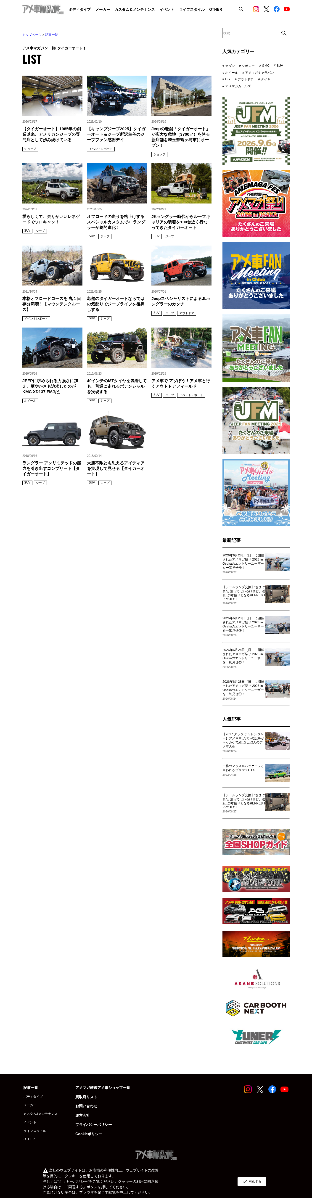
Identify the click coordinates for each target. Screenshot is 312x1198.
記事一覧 (51, 35)
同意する (251, 1181)
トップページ (32, 35)
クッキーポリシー (73, 1181)
